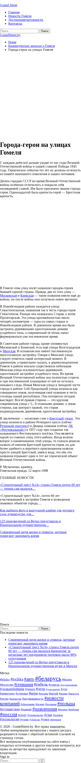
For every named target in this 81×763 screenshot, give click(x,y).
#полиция (50, 704)
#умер (45, 719)
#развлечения (44, 708)
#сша (48, 715)
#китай (53, 693)
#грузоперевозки (68, 685)
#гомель (54, 684)
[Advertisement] (40, 95)
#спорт (22, 715)
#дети (40, 689)
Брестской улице (61, 418)
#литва (4, 698)
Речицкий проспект (14, 426)
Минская (9, 351)
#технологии (9, 719)
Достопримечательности (25, 20)
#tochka (17, 679)
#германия (23, 684)
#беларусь (48, 678)
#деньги (30, 689)
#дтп (64, 689)
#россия (8, 714)
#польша (66, 703)
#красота (73, 693)
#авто (29, 679)
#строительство (35, 715)
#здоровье (22, 693)
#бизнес (67, 679)
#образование (28, 704)
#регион (63, 709)
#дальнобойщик (12, 689)
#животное (7, 693)
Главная (14, 12)
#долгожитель (53, 689)
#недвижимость (33, 698)
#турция (24, 719)
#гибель (41, 684)
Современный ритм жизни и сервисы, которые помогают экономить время (33, 534)
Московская (8, 295)
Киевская (27, 295)
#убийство (34, 719)
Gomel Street (8, 5)
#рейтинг (73, 709)
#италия (43, 693)
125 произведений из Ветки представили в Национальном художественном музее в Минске (42, 664)
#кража (63, 693)
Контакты (15, 23)
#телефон (58, 715)
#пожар (40, 704)
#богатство (7, 684)
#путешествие (10, 709)
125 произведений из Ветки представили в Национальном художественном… (30, 523)
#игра (33, 693)
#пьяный (26, 709)
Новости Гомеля (19, 16)
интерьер (55, 719)
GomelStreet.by (10, 35)
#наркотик (15, 698)
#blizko (5, 679)
